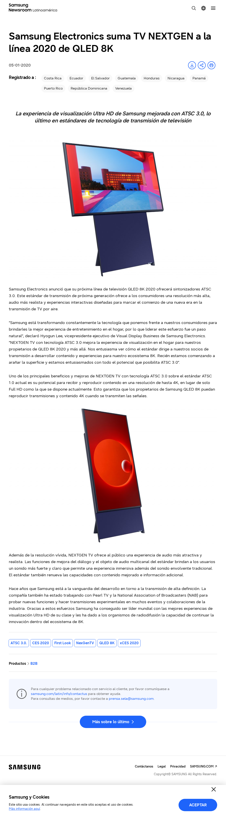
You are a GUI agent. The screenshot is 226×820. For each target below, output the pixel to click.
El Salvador (100, 78)
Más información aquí (24, 809)
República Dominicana (89, 88)
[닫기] (213, 789)
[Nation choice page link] (203, 8)
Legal (162, 766)
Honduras (152, 78)
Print (211, 65)
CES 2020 (40, 643)
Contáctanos (144, 766)
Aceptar (198, 805)
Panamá (199, 78)
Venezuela (123, 88)
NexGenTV (85, 643)
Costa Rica (53, 78)
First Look (62, 643)
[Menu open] (213, 8)
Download (192, 65)
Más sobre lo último (110, 721)
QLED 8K (107, 643)
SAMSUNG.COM (202, 766)
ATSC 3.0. (19, 643)
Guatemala (127, 78)
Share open (202, 65)
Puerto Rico (53, 88)
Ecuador (76, 78)
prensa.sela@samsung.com (131, 698)
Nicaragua (176, 78)
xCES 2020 (129, 643)
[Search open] (194, 8)
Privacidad (178, 766)
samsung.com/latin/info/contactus (59, 694)
